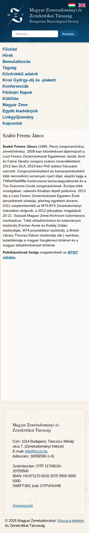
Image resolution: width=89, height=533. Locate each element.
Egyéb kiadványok (20, 111)
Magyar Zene (14, 104)
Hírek (7, 55)
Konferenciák (15, 86)
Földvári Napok (17, 92)
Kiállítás (10, 98)
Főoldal (9, 49)
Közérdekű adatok (20, 74)
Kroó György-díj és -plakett (29, 80)
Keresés (68, 33)
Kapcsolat (12, 123)
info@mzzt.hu (36, 451)
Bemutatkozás (16, 61)
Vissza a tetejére (70, 520)
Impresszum (23, 505)
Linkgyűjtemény (18, 117)
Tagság (9, 67)
